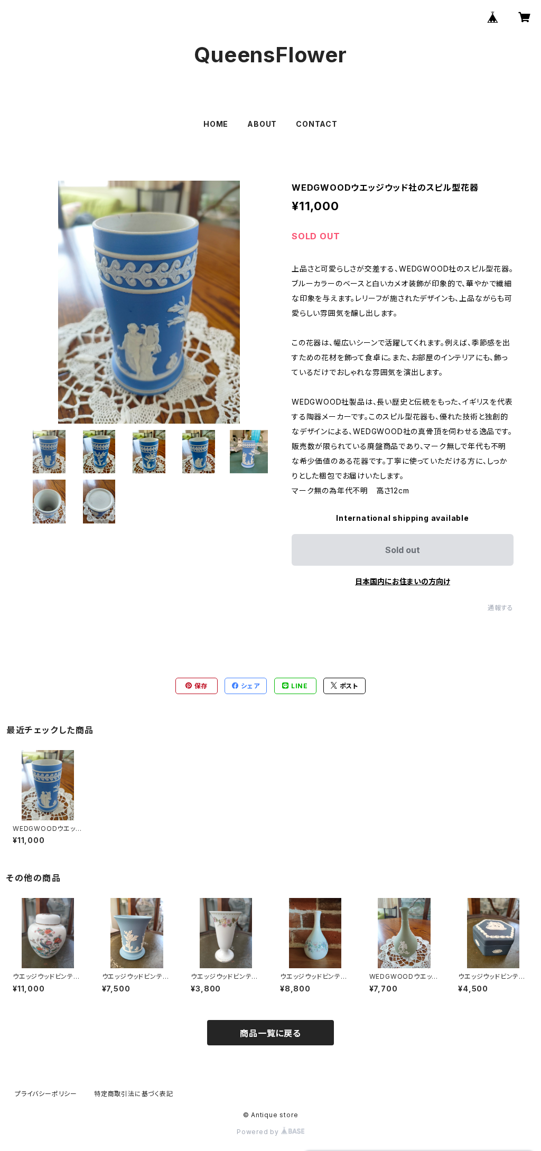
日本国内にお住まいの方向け (402, 581)
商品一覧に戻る (270, 1033)
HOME (215, 123)
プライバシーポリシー (46, 1094)
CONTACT (317, 123)
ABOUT (262, 123)
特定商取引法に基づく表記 (133, 1094)
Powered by (259, 1132)
